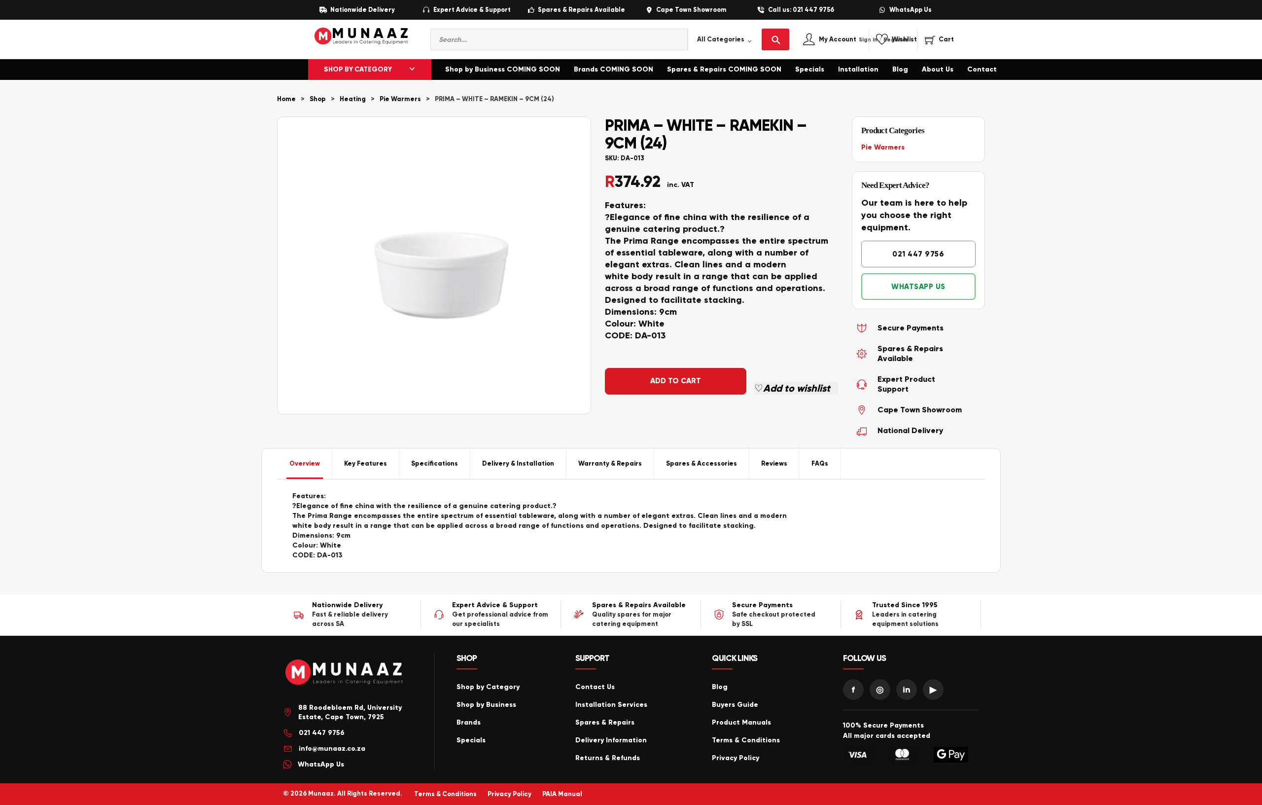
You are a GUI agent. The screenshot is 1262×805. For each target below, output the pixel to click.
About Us (937, 69)
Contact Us (595, 687)
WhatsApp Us (910, 10)
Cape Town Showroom (691, 10)
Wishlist (904, 39)
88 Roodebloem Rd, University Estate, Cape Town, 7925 (350, 712)
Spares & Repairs (604, 722)
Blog (900, 69)
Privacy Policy (735, 758)
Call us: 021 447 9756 (801, 10)
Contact (982, 69)
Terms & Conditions (746, 740)
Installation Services (611, 704)
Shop (318, 99)
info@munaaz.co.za (332, 748)
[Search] (775, 39)
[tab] (305, 463)
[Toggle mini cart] (939, 39)
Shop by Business (486, 704)
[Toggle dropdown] (412, 69)
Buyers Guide (735, 704)
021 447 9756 (918, 254)
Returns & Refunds (607, 758)
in (907, 689)
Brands (468, 722)
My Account (848, 39)
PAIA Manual (562, 794)
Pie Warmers (400, 99)
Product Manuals (741, 722)
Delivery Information (611, 740)
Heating (353, 99)
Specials (809, 69)
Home (286, 99)
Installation (858, 69)
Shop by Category (488, 687)
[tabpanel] (631, 525)
